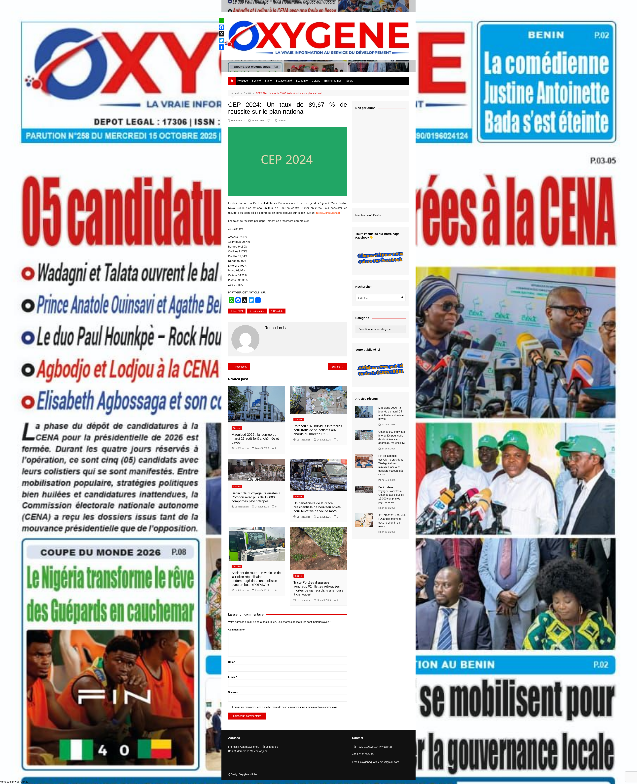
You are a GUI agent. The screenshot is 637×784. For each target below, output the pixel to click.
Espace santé (284, 80)
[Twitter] (221, 40)
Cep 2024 (238, 311)
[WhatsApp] (221, 20)
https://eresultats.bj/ (329, 212)
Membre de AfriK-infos (368, 215)
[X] (221, 34)
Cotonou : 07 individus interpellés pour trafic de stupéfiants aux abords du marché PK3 (317, 430)
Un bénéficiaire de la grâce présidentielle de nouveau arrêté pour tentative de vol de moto (317, 507)
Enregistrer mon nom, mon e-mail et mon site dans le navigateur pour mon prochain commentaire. (285, 707)
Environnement (333, 80)
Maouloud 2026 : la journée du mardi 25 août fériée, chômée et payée (255, 438)
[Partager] (221, 47)
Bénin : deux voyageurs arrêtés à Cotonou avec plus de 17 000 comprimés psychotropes (256, 497)
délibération (258, 311)
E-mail (232, 677)
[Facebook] (221, 27)
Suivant (336, 366)
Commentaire (236, 629)
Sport (349, 80)
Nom (231, 661)
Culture (316, 80)
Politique (242, 80)
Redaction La (238, 120)
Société (256, 80)
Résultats (278, 311)
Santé (268, 80)
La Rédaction (242, 448)
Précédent (241, 366)
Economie (302, 80)
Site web (233, 692)
